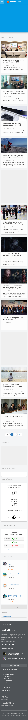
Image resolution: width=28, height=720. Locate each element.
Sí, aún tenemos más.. (14, 665)
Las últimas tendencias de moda (15, 563)
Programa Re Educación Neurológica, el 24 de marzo (12, 385)
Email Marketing (7, 676)
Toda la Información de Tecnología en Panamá (14, 596)
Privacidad (20, 717)
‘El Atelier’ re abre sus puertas (13, 416)
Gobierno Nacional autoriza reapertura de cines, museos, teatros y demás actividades (13, 223)
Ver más (10, 569)
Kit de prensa (7, 685)
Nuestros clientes (8, 680)
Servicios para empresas (10, 683)
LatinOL (3, 37)
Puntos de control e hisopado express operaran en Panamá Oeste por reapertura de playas (13, 156)
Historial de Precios (14, 550)
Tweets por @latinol (6, 616)
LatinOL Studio (7, 678)
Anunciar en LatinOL (9, 674)
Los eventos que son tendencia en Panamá (14, 585)
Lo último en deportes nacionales (14, 574)
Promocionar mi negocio (14, 607)
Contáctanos (7, 687)
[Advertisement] (14, 18)
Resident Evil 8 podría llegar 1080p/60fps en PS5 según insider (12, 255)
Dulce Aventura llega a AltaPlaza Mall (16, 658)
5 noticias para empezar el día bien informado (13, 318)
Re (7, 37)
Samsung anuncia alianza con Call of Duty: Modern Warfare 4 (16, 654)
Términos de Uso (13, 717)
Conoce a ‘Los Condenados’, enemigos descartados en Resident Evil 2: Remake (12, 287)
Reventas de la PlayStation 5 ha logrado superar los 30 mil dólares (13, 124)
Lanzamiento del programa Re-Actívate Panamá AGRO (13, 61)
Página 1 (11, 37)
